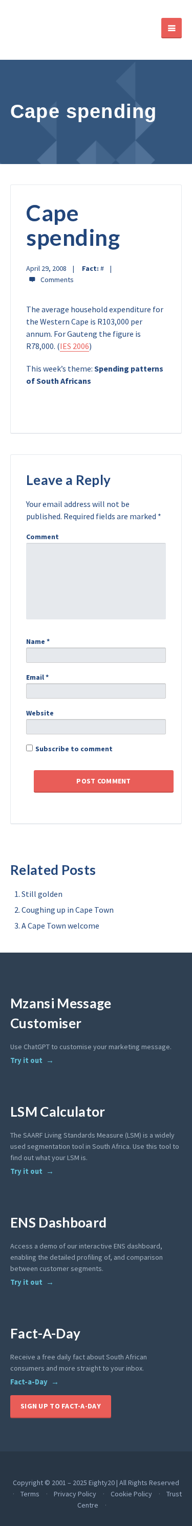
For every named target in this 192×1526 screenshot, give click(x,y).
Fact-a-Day (29, 1381)
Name (38, 641)
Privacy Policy (75, 1493)
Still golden (42, 894)
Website (40, 713)
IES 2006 (74, 346)
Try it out (26, 1060)
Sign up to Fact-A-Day (60, 1406)
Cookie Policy (131, 1493)
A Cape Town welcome (60, 925)
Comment (42, 536)
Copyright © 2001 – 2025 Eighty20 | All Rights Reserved (96, 1482)
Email (37, 677)
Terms (29, 1493)
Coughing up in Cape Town (68, 910)
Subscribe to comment (74, 748)
